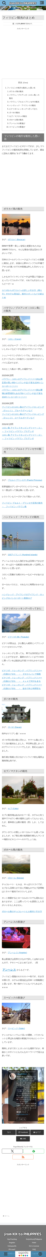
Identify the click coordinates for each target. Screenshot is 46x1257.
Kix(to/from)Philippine (34, 1239)
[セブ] (23, 790)
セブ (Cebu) (13, 808)
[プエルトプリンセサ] (16, 466)
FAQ (34, 1249)
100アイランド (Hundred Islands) (23, 555)
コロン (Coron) (14, 339)
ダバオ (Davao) (15, 727)
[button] (41, 671)
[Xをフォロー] (17, 1119)
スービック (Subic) (16, 1028)
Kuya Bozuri (21, 1074)
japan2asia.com (22, 1114)
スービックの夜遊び (17, 127)
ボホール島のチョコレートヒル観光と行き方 (22, 911)
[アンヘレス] (16, 937)
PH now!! (12, 1249)
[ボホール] (16, 864)
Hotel (34, 1242)
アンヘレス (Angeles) (17, 953)
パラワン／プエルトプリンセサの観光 (24, 102)
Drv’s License (34, 1246)
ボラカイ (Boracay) (16, 239)
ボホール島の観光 (16, 120)
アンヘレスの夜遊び (17, 123)
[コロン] (16, 325)
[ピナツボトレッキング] (16, 623)
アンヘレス (9, 969)
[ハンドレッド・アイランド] (23, 536)
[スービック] (16, 1013)
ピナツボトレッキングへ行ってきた (23, 109)
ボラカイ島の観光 (16, 91)
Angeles (12, 1242)
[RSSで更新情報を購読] (24, 1119)
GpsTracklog (12, 1239)
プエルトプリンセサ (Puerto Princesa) (25, 480)
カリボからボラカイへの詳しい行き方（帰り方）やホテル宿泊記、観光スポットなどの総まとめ (23, 294)
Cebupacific (12, 1246)
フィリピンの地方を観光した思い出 (21, 88)
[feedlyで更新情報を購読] (21, 1119)
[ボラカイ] (16, 224)
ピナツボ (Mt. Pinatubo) (18, 637)
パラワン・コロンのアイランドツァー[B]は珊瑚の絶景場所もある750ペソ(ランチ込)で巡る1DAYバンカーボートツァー (22, 393)
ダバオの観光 (14, 113)
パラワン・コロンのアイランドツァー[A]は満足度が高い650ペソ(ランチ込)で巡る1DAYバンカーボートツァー (23, 382)
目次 (20, 82)
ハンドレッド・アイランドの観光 (22, 105)
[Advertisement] (23, 53)
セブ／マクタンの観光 (18, 116)
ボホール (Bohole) (16, 878)
